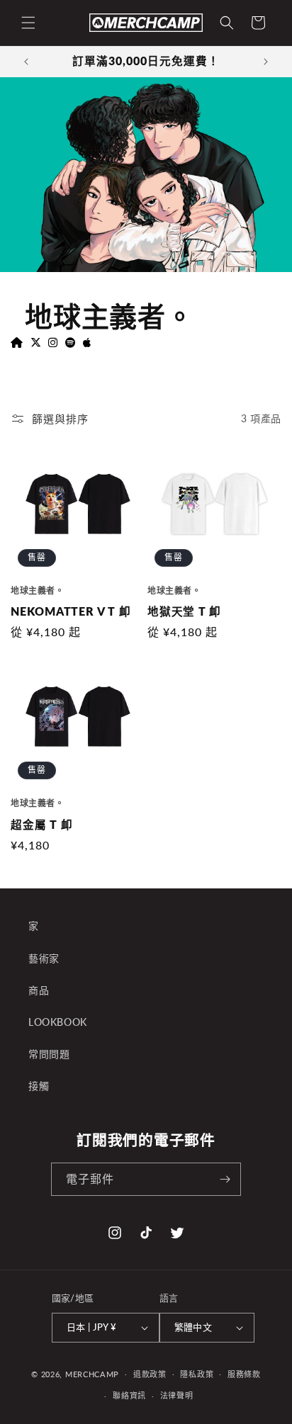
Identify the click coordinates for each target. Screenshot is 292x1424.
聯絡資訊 (129, 1395)
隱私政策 (196, 1374)
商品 (38, 990)
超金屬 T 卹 (41, 824)
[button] (28, 22)
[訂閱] (224, 1179)
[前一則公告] (26, 61)
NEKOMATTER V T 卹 (70, 611)
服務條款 (244, 1374)
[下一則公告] (265, 61)
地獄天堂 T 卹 (184, 611)
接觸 (38, 1086)
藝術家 (44, 958)
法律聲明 (176, 1395)
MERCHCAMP (92, 1373)
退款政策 (150, 1374)
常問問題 (48, 1054)
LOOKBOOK (57, 1022)
